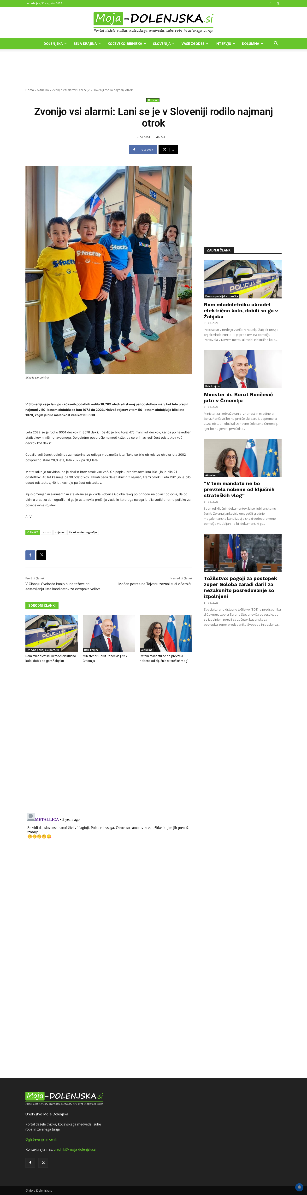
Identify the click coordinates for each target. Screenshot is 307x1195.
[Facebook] (270, 3)
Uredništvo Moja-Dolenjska (46, 1114)
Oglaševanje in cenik (41, 1139)
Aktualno (43, 90)
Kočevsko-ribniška (125, 43)
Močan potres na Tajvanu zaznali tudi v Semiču (155, 584)
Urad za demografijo (83, 532)
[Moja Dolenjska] (153, 22)
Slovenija (162, 43)
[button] (276, 44)
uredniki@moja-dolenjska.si (75, 1149)
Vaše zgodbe (193, 43)
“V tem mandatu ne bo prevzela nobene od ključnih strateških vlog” (239, 489)
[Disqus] (108, 871)
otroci (47, 532)
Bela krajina (85, 43)
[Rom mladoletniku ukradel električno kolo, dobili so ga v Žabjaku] (51, 633)
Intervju (223, 43)
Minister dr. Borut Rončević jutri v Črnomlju (238, 397)
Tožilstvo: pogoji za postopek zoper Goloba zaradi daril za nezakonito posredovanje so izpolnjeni (240, 587)
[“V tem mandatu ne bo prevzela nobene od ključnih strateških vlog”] (166, 633)
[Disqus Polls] (109, 746)
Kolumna (250, 43)
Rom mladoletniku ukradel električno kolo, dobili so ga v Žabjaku (241, 311)
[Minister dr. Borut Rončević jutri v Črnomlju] (109, 633)
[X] (278, 3)
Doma (29, 90)
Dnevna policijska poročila (43, 650)
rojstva (60, 532)
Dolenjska (53, 43)
